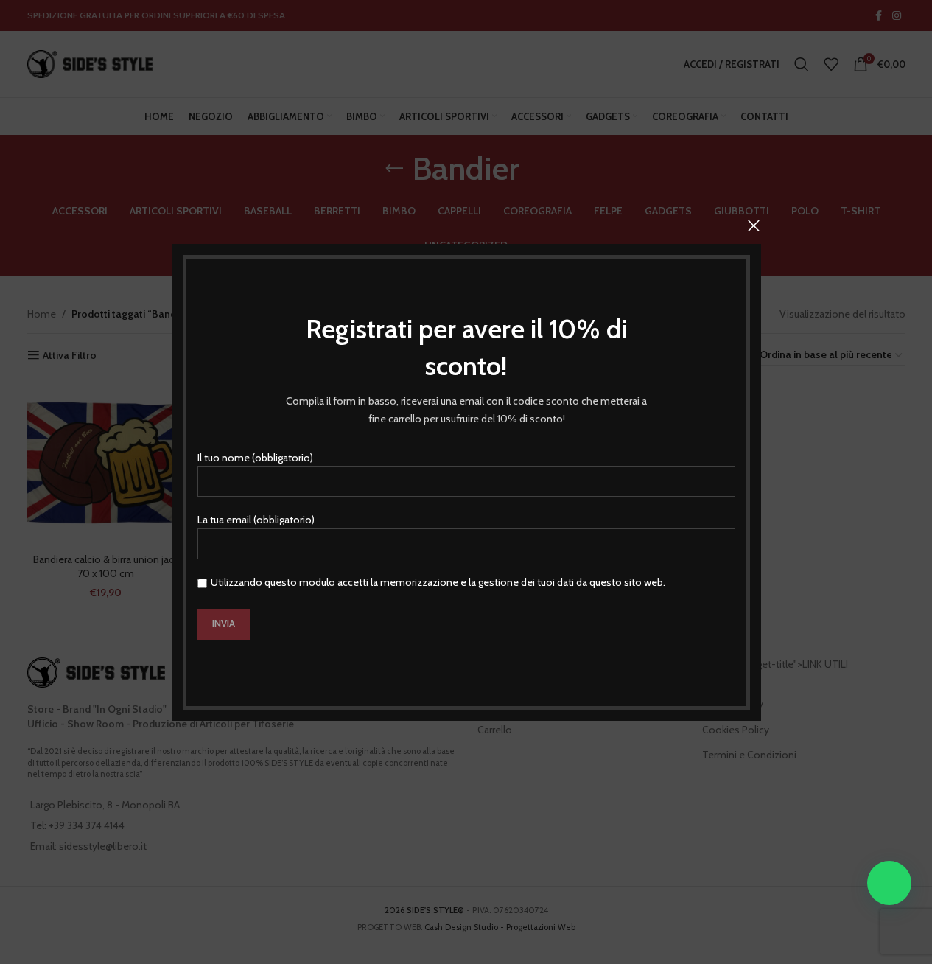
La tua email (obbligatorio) (256, 519)
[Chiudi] (753, 225)
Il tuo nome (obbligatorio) (255, 457)
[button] (889, 883)
